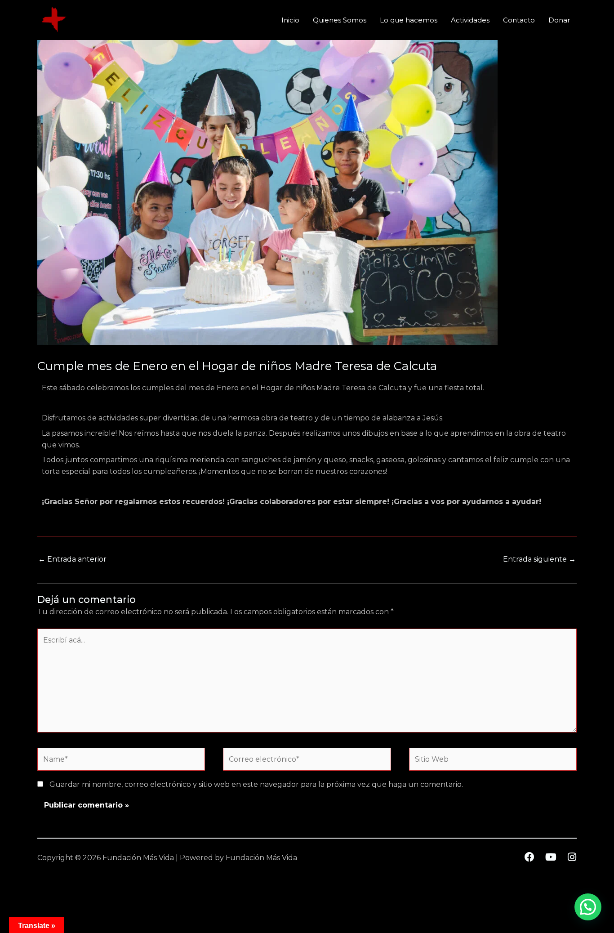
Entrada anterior (72, 559)
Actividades (470, 20)
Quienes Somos (339, 20)
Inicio (290, 20)
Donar (559, 20)
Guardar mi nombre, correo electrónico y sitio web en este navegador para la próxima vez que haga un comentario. (256, 784)
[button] (587, 906)
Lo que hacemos (408, 20)
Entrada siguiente (539, 559)
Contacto (519, 20)
